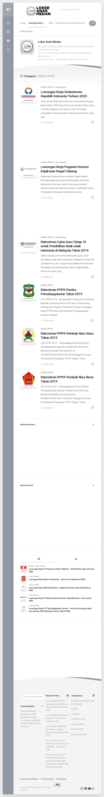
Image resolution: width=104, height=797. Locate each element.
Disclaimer (61, 779)
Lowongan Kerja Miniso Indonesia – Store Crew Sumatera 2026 (57, 579)
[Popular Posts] (76, 559)
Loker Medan (60, 87)
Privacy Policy (47, 779)
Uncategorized (80, 734)
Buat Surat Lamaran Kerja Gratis (70, 23)
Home (23, 23)
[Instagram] (8, 23)
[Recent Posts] (38, 559)
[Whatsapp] (8, 49)
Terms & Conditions (29, 779)
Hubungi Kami (26, 31)
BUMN (31, 566)
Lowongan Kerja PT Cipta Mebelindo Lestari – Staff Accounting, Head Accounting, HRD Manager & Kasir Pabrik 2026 (57, 761)
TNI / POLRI (79, 729)
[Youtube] (8, 40)
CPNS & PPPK (47, 87)
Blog (51, 23)
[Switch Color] (8, 9)
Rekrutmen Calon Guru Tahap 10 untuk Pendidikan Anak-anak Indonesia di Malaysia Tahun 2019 (64, 246)
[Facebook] (8, 32)
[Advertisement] (57, 141)
